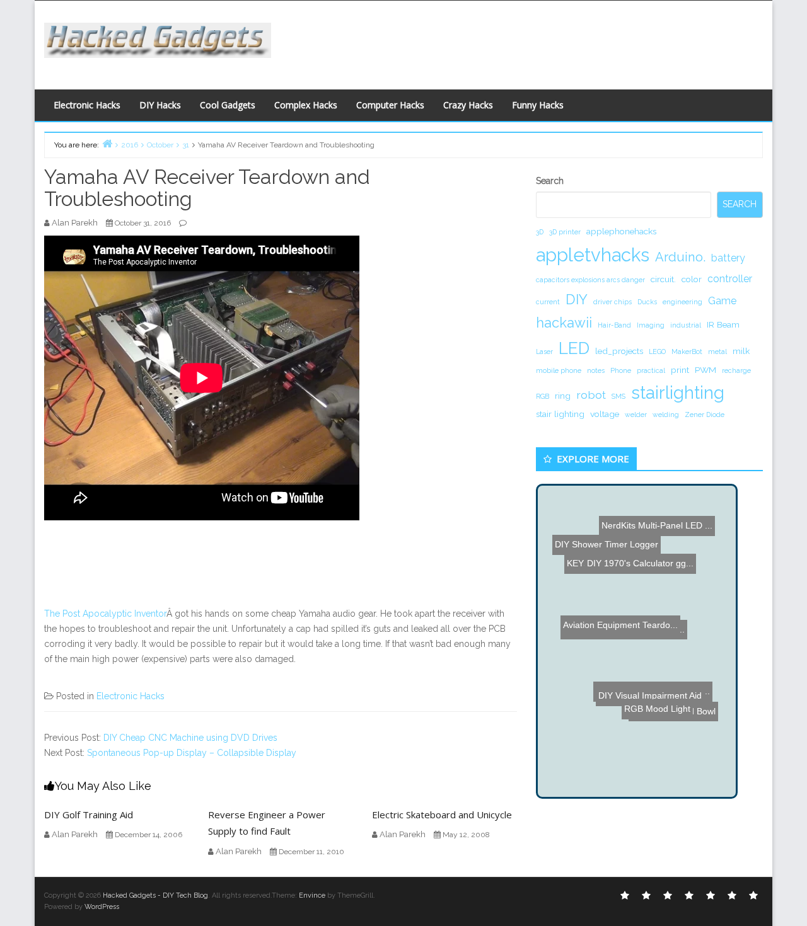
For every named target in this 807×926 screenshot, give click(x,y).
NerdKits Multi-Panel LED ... (646, 534)
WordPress (101, 907)
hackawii (564, 322)
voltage (604, 414)
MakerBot (686, 351)
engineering (682, 302)
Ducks (647, 302)
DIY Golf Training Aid (88, 814)
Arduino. (680, 257)
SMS (618, 396)
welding (666, 414)
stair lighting (560, 414)
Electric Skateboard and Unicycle (442, 814)
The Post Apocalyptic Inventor (105, 614)
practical (651, 370)
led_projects (619, 351)
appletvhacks (592, 255)
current (548, 302)
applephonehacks (621, 231)
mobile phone (558, 370)
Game (722, 301)
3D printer (565, 232)
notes (596, 370)
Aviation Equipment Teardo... (621, 633)
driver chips (612, 302)
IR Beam (723, 324)
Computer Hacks (390, 105)
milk (741, 351)
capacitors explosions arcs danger (590, 279)
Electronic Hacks (87, 105)
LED (574, 348)
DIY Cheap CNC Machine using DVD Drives (190, 738)
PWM (705, 370)
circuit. (663, 279)
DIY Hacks (160, 105)
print (680, 370)
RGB (542, 396)
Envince (312, 895)
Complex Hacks (305, 105)
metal (717, 351)
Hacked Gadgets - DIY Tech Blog (155, 895)
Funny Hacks (538, 105)
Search (550, 181)
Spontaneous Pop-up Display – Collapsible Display (191, 753)
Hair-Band (614, 325)
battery (728, 258)
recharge (736, 370)
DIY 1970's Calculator (628, 551)
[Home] (107, 143)
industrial (685, 325)
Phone (620, 370)
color (692, 279)
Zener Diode (704, 414)
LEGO (657, 351)
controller (729, 279)
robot (591, 394)
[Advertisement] (526, 41)
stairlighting (677, 392)
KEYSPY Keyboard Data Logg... (629, 568)
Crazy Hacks (468, 105)
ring (563, 396)
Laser (544, 351)
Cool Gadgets (227, 105)
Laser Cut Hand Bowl (663, 708)
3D (539, 232)
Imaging (651, 325)
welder (636, 414)
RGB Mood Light (665, 748)
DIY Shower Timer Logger (606, 521)
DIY (577, 299)
